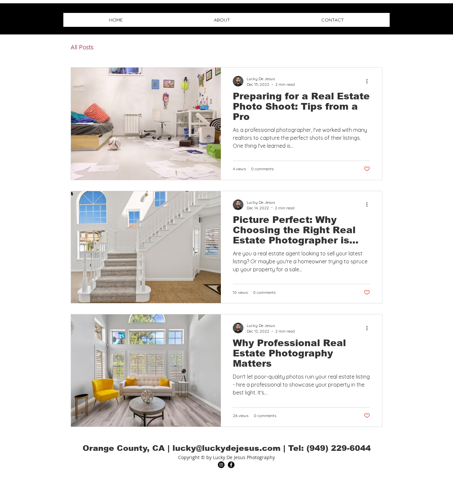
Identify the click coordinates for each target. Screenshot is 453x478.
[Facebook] (231, 464)
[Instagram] (221, 464)
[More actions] (369, 81)
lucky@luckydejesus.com (226, 448)
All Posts (82, 47)
